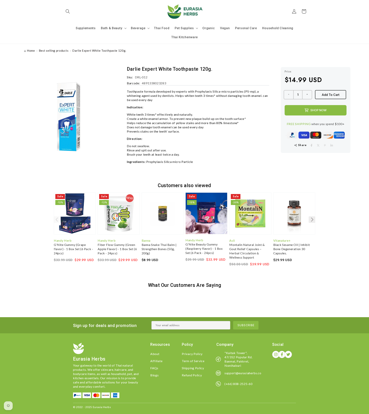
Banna (146, 240)
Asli (232, 240)
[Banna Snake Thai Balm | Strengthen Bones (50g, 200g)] (163, 215)
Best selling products (54, 50)
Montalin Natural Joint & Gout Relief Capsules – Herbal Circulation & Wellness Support (247, 251)
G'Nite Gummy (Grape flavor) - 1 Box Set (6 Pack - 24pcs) (73, 249)
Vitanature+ (282, 240)
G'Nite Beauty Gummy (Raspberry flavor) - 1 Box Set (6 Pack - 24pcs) (204, 248)
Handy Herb (63, 240)
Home (31, 50)
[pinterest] (325, 145)
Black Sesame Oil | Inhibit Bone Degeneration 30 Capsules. (291, 249)
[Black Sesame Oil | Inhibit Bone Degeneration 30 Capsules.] (294, 215)
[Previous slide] (57, 219)
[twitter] (318, 145)
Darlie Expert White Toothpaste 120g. (99, 50)
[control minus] (288, 94)
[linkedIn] (331, 145)
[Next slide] (312, 219)
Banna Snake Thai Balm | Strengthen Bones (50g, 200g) (159, 249)
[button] (68, 11)
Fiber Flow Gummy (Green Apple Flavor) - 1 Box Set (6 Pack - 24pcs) (117, 249)
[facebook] (311, 145)
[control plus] (307, 94)
